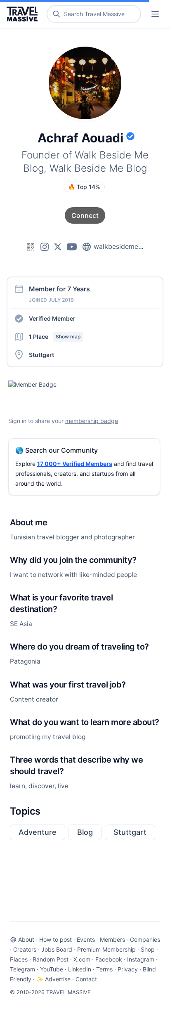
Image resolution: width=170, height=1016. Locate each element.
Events (86, 939)
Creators (24, 949)
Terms (104, 969)
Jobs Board (56, 949)
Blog (85, 832)
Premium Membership (106, 949)
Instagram (140, 959)
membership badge (91, 420)
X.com (81, 959)
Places (19, 959)
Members (112, 939)
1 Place (54, 336)
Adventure (38, 832)
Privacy (128, 969)
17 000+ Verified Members (74, 463)
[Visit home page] (24, 14)
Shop (148, 949)
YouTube (51, 969)
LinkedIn (79, 969)
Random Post (50, 959)
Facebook (108, 959)
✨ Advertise (53, 979)
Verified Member (52, 318)
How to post (55, 939)
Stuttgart (129, 832)
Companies (145, 939)
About (26, 939)
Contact (86, 979)
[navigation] (155, 14)
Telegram (22, 969)
